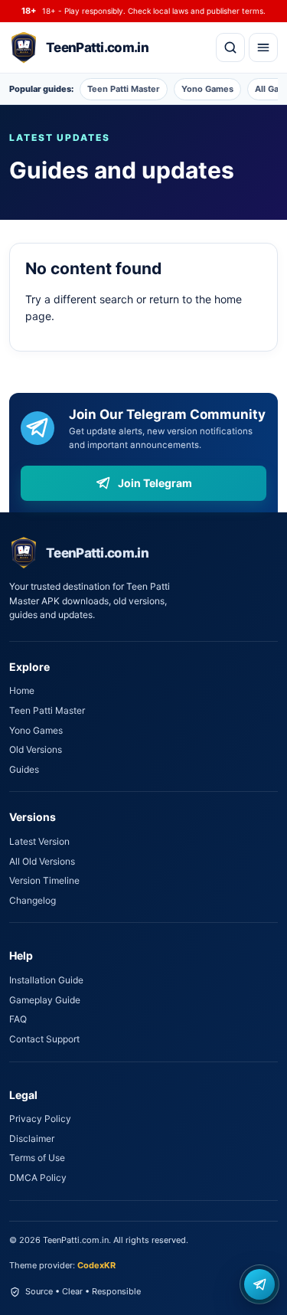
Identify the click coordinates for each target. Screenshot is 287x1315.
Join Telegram (155, 482)
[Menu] (263, 47)
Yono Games (207, 88)
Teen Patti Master (123, 88)
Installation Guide (46, 980)
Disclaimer (31, 1138)
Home (21, 690)
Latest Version (39, 841)
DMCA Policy (38, 1177)
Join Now (259, 1284)
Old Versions (35, 749)
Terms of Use (37, 1157)
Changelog (32, 900)
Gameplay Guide (44, 1000)
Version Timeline (44, 880)
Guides (24, 769)
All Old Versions (42, 861)
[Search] (230, 47)
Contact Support (44, 1039)
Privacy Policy (40, 1118)
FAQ (18, 1019)
